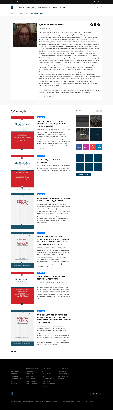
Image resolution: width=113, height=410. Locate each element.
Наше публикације (31, 381)
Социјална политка (63, 373)
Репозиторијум (21, 1)
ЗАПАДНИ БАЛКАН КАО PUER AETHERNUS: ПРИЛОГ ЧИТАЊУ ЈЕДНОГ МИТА (53, 199)
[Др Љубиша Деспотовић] (80, 167)
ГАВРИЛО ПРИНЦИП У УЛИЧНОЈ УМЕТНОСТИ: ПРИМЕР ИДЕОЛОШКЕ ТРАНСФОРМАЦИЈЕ (51, 123)
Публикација (41, 117)
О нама (13, 1)
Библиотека (31, 1)
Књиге (55, 7)
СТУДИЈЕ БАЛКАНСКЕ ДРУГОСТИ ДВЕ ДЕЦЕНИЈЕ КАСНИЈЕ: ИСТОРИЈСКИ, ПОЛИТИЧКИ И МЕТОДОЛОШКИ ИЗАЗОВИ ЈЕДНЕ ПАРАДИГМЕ (54, 319)
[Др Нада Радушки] (89, 167)
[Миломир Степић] (98, 167)
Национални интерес (48, 378)
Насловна (21, 7)
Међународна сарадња (33, 383)
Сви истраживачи (83, 174)
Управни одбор (30, 371)
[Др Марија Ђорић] (98, 158)
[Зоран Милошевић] (89, 158)
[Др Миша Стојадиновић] (80, 158)
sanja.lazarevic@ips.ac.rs (48, 96)
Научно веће (29, 373)
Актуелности (14, 383)
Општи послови (30, 378)
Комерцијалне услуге (32, 368)
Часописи (62, 7)
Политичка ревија (47, 381)
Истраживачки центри (43, 7)
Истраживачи (30, 7)
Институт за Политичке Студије (19, 401)
